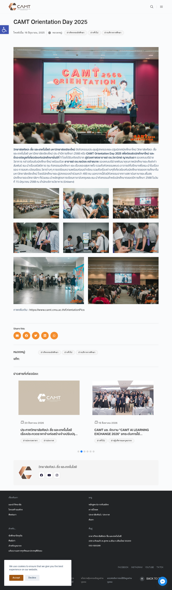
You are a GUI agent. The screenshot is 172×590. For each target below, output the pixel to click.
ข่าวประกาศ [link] (49, 440)
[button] (17, 335)
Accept (16, 578)
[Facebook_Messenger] (162, 581)
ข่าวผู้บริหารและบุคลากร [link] (121, 440)
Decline (32, 578)
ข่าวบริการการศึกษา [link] (112, 32)
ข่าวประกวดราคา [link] (30, 440)
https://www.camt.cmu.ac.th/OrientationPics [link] (56, 310)
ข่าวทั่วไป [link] (94, 32)
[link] (4, 29)
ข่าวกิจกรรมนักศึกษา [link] (75, 32)
